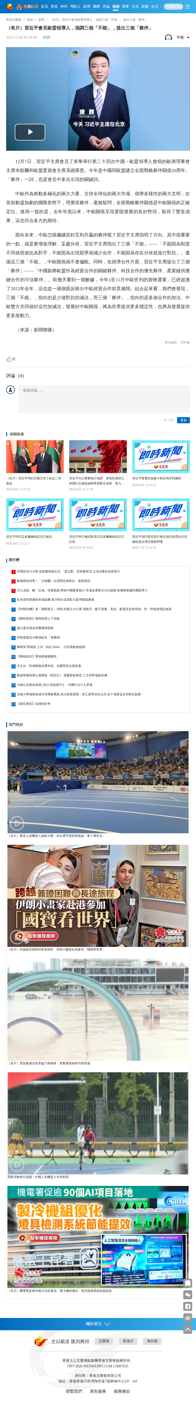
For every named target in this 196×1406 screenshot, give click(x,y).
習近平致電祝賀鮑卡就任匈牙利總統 (156, 478)
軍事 (125, 6)
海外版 (152, 1341)
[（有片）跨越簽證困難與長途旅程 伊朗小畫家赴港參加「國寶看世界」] (98, 896)
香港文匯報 (13, 19)
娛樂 (145, 6)
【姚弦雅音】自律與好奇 (34, 704)
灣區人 (75, 6)
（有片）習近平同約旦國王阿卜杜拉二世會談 (33, 481)
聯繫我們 (74, 1391)
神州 (63, 6)
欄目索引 (94, 1324)
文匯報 (104, 1341)
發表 (183, 420)
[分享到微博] (187, 1317)
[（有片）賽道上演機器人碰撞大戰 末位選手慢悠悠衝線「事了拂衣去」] (98, 782)
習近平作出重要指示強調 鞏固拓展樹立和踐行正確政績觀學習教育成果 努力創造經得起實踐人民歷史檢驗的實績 (96, 481)
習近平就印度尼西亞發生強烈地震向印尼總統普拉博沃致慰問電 (159, 539)
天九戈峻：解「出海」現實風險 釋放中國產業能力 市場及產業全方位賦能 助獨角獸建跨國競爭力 (82, 590)
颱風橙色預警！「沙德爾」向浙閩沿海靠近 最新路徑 (53, 581)
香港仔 (128, 1341)
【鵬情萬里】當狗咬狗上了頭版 (38, 618)
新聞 (41, 19)
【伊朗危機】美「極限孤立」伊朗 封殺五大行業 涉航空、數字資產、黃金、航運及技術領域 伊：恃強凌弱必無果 (94, 609)
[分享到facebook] (187, 1306)
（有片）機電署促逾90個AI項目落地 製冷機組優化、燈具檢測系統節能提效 (59, 1291)
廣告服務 (98, 1391)
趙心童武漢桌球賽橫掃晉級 (35, 628)
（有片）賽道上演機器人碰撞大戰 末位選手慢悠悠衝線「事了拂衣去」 (56, 836)
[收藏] (187, 1283)
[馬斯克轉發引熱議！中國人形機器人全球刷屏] (98, 1123)
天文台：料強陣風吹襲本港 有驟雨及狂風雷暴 (49, 666)
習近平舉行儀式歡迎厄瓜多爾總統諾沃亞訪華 (96, 539)
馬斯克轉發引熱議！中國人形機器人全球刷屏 (38, 1177)
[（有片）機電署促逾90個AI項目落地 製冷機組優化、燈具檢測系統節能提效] (98, 1237)
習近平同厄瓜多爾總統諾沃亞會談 (29, 536)
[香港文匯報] (10, 7)
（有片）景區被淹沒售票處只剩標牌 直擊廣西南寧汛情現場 (48, 1063)
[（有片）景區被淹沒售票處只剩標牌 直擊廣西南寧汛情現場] (98, 1009)
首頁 (44, 6)
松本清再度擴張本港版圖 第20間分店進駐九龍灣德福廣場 (55, 599)
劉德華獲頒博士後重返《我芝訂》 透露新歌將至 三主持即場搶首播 (62, 675)
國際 (96, 6)
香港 (54, 6)
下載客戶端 (173, 6)
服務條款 (122, 1391)
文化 (135, 6)
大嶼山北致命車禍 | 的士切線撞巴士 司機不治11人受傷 (54, 685)
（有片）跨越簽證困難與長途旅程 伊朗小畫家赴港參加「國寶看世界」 (56, 949)
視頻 (115, 6)
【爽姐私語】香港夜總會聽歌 (37, 656)
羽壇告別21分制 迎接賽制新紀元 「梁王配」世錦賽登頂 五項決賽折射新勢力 (68, 571)
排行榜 (14, 560)
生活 (154, 6)
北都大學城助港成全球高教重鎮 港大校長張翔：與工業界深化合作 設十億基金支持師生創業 (79, 694)
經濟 (86, 6)
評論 (106, 6)
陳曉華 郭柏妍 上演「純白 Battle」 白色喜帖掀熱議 (51, 647)
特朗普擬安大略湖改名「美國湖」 (40, 637)
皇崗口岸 (30, 6)
